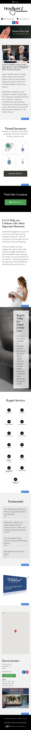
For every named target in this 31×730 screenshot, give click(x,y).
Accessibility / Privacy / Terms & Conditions (15, 722)
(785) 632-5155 (8, 19)
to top (25, 119)
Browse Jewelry (15, 174)
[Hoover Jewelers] (15, 10)
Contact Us (16, 202)
